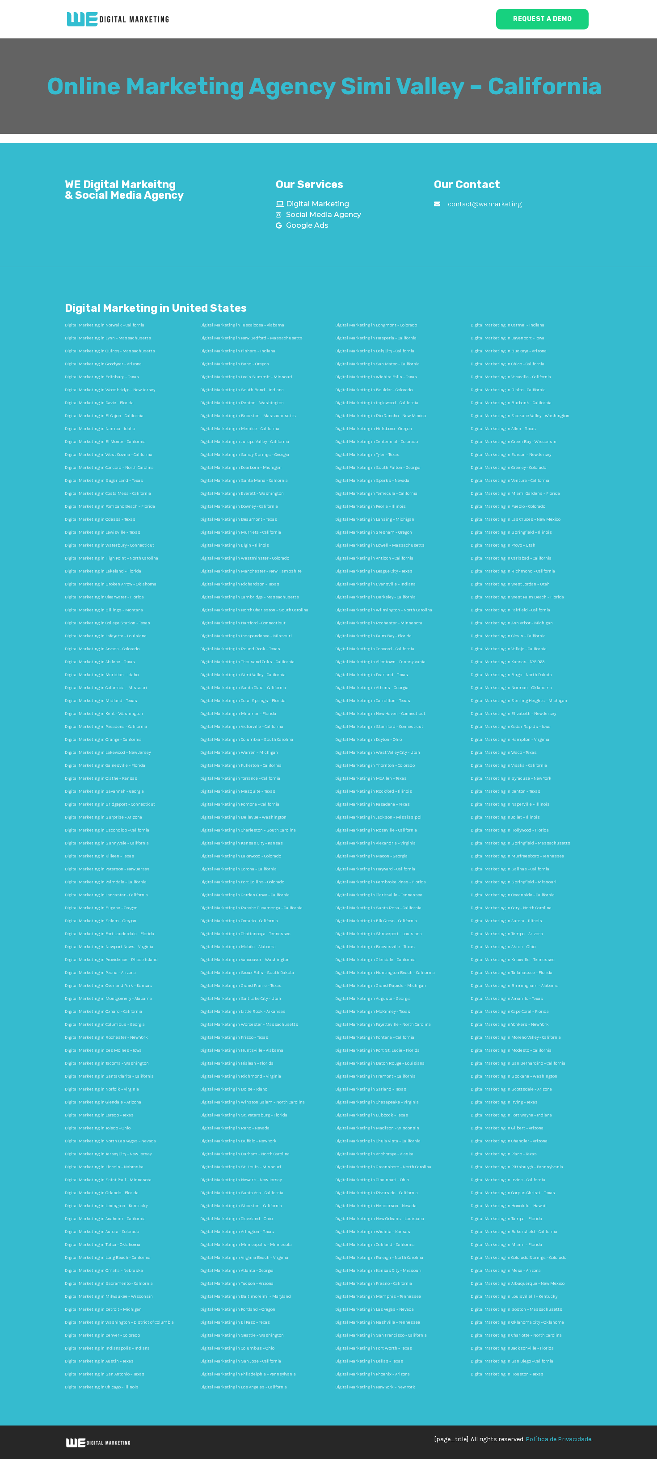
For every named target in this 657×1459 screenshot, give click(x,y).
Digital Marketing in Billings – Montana (104, 610)
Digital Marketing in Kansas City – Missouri (378, 1270)
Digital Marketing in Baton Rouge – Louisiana (380, 1063)
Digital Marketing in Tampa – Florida (506, 1218)
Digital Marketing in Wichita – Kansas (372, 1231)
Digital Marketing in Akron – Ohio (503, 946)
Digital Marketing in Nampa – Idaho (100, 428)
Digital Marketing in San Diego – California (512, 1361)
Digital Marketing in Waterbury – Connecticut (109, 545)
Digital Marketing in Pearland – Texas (371, 674)
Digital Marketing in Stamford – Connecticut (379, 726)
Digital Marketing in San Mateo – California (377, 364)
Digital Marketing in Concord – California (374, 649)
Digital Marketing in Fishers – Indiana (237, 351)
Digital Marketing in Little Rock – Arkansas (243, 1011)
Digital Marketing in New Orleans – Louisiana (379, 1218)
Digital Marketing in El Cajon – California (104, 415)
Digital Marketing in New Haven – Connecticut (380, 713)
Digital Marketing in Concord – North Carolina (109, 467)
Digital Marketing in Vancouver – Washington (245, 959)
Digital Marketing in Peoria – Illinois (370, 506)
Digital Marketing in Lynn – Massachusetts (108, 338)
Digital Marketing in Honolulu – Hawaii (509, 1205)
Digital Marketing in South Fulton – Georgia (378, 467)
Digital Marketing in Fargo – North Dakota (511, 674)
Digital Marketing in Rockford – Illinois (373, 791)
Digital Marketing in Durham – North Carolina (245, 1154)
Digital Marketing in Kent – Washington (104, 713)
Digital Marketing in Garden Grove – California (245, 895)
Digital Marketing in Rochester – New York (106, 1037)
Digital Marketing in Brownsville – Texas (375, 946)
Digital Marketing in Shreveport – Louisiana (378, 933)
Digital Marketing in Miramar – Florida (238, 713)
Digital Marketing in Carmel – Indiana (507, 325)
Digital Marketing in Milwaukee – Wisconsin (109, 1296)
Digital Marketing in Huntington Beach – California (385, 972)
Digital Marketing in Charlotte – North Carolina (516, 1335)
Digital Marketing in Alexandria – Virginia (375, 843)
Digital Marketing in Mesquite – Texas (237, 791)
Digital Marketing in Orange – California (103, 739)
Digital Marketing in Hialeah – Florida (237, 1063)
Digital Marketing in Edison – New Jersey (511, 454)
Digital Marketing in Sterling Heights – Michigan (519, 700)
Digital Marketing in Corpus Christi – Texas (513, 1193)
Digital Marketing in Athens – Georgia (372, 687)
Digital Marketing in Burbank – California (511, 403)
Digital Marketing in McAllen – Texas (371, 778)
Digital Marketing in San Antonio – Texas (104, 1374)
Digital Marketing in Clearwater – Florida (104, 597)
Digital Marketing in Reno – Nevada (235, 1128)
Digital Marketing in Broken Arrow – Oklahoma (110, 584)
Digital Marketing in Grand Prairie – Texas (241, 985)
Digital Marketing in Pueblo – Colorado (508, 506)
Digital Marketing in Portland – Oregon (237, 1309)
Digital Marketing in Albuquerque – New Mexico (517, 1283)
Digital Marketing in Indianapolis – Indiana (107, 1348)
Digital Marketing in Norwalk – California (104, 325)
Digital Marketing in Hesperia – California (376, 338)
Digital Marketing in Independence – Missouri (246, 636)
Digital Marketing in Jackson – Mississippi (378, 817)
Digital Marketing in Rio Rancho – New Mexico (380, 415)
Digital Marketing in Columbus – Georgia (105, 1024)
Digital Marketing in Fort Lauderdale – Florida (109, 933)
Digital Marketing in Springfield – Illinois (511, 532)
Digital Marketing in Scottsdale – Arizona (511, 1089)
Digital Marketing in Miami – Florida (506, 1244)
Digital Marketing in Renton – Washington (242, 403)
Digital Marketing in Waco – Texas (504, 752)
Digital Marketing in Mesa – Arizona (506, 1270)
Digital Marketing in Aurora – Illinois (506, 921)
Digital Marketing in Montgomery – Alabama (108, 998)
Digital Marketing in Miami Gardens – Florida (515, 493)
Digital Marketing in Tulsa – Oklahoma (102, 1244)
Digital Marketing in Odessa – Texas (100, 519)
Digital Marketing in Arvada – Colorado (102, 649)
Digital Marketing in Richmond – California (513, 571)
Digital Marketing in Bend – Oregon (234, 364)
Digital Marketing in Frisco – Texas (234, 1037)
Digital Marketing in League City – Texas (374, 571)
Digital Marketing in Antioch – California (374, 558)
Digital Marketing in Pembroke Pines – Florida (380, 882)
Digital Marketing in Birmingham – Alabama (515, 985)
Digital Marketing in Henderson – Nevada (376, 1205)
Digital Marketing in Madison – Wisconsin (377, 1128)
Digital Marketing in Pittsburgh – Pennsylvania (517, 1167)
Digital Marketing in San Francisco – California (381, 1335)
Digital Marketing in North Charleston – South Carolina (254, 610)
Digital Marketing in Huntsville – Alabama (241, 1050)
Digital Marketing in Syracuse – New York (511, 778)
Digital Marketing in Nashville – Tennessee (377, 1322)
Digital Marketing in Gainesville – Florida (105, 765)
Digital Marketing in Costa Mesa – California (108, 493)
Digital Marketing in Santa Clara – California (243, 687)
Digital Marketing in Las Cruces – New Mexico (515, 519)
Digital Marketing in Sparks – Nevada (372, 480)
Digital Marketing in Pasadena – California (106, 726)
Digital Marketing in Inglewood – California (376, 403)
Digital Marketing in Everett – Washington (242, 493)
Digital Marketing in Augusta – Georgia (373, 998)
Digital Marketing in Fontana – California (374, 1037)
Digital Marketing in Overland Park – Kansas (108, 985)
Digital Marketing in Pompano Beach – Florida (110, 506)
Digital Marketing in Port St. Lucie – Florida (377, 1050)
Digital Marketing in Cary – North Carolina (511, 908)
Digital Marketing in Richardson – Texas (239, 584)
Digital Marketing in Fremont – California (375, 1076)
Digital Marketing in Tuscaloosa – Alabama (242, 325)
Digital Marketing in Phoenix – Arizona (372, 1374)
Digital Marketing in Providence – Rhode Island (111, 959)
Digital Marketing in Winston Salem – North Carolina (252, 1102)
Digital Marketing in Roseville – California (376, 830)
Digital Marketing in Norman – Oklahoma (511, 687)
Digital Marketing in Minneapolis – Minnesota (246, 1244)
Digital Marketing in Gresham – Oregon (373, 532)
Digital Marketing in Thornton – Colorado (375, 765)
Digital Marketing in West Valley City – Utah (377, 752)
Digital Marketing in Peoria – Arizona (100, 972)
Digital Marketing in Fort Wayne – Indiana (511, 1115)
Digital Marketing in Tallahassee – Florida (511, 972)
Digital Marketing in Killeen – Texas (99, 856)
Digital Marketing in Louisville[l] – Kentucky (514, 1296)
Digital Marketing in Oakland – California (375, 1244)
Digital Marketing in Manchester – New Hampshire (251, 571)
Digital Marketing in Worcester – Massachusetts (249, 1024)
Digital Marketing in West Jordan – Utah (510, 584)
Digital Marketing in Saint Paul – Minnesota (108, 1180)
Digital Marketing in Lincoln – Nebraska (104, 1167)
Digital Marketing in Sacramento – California (109, 1283)
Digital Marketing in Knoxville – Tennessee (513, 959)
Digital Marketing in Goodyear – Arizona (103, 364)
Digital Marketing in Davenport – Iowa (507, 338)
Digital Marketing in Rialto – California (508, 390)
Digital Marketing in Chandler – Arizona (509, 1141)
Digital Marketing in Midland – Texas (101, 700)
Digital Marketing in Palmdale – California (106, 882)
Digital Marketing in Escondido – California (107, 830)
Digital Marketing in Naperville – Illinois (510, 804)
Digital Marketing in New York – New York (375, 1387)
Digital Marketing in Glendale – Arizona (103, 1102)
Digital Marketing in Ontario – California (239, 921)
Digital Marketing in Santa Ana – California (241, 1193)
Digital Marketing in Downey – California (239, 506)
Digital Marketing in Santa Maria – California (244, 480)
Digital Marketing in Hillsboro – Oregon (373, 428)
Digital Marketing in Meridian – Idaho (102, 674)
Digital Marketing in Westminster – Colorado (244, 558)
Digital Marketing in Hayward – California (375, 869)
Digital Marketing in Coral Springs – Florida (243, 700)
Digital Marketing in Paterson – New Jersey (107, 869)
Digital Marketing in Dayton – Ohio (368, 739)
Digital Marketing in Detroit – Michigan (103, 1309)
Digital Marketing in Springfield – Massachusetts (520, 843)
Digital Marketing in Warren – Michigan (239, 752)
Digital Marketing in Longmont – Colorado (376, 325)
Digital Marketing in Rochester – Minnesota (378, 623)
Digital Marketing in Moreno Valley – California (516, 1037)
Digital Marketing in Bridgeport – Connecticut (110, 804)
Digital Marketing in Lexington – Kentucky (106, 1205)
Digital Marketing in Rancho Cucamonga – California (251, 908)
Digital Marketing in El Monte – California (105, 441)
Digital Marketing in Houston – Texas (507, 1374)
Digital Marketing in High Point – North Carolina (111, 558)
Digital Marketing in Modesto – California (511, 1050)
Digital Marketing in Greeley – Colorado (508, 467)
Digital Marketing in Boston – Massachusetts (516, 1309)
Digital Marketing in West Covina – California (108, 454)
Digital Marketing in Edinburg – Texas (102, 377)
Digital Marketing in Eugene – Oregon (101, 908)
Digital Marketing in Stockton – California (241, 1205)
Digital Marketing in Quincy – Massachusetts (110, 351)
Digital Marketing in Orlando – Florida (102, 1193)
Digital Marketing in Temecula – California (376, 493)
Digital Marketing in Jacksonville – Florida (512, 1348)
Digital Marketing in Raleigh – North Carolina (379, 1257)
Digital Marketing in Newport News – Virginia (109, 946)
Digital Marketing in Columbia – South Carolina (246, 739)
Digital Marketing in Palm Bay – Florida (373, 636)
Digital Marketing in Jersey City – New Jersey (108, 1154)
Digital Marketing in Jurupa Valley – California (244, 441)
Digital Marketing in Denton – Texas (505, 791)
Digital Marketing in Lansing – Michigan (374, 519)
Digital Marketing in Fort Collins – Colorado (242, 882)
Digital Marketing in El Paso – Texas (235, 1322)
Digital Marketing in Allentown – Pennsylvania (380, 662)
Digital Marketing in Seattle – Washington (242, 1335)
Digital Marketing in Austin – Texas (99, 1361)
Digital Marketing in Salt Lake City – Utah (240, 998)
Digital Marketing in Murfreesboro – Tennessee (517, 856)
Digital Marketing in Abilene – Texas (100, 662)
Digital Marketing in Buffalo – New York (238, 1141)
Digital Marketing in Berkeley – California (375, 597)
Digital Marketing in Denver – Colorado (102, 1335)
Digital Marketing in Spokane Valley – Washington (520, 415)
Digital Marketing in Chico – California (507, 364)
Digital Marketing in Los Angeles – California (243, 1387)
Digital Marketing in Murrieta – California (240, 532)
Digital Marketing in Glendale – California (375, 959)
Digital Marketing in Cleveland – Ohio (236, 1218)
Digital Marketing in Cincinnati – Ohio (372, 1180)
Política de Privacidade (558, 1439)
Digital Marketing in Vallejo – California (509, 649)
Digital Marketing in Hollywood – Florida (510, 830)
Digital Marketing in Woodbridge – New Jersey (110, 390)
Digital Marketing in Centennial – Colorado (376, 441)
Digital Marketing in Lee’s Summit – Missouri (246, 377)
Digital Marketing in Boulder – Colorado (374, 390)
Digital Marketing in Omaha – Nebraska (104, 1270)
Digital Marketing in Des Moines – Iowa (103, 1050)
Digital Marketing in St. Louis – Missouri (240, 1167)
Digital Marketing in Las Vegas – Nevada (374, 1309)
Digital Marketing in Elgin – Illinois (234, 545)
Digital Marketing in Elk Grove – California (376, 921)
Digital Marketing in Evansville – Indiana (375, 584)
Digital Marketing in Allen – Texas (503, 428)
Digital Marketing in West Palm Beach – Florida (517, 597)
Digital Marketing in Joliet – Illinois (505, 817)
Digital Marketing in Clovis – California (508, 636)
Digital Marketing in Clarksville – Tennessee (378, 895)
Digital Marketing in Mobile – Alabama (238, 946)
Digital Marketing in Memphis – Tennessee (378, 1296)
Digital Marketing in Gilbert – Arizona (507, 1128)
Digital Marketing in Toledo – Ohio (98, 1128)
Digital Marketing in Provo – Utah (503, 545)
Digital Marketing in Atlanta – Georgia (237, 1270)
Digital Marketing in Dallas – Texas (369, 1361)
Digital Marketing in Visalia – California (509, 765)
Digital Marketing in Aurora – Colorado (102, 1231)
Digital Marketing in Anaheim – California (105, 1218)
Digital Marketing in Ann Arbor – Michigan (512, 623)
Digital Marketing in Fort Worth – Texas (373, 1348)
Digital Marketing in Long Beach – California (108, 1257)
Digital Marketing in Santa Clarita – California (109, 1076)
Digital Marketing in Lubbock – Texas (371, 1115)
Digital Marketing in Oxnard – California (103, 1011)
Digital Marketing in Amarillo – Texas (507, 998)
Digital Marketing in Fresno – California (373, 1283)
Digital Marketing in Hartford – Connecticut (243, 623)
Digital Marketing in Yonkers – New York (510, 1024)
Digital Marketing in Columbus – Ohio (237, 1348)
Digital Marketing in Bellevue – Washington (243, 817)
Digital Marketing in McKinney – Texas (372, 1011)
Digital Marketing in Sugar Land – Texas (104, 480)
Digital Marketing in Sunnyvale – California (107, 843)
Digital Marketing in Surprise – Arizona (103, 817)
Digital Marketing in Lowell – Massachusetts (380, 545)
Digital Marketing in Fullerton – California (241, 765)
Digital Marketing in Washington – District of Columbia (119, 1322)
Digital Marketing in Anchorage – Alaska (374, 1154)
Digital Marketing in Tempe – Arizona (507, 933)
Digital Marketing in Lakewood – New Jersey (108, 752)
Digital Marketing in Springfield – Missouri (513, 882)
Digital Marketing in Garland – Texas (370, 1089)
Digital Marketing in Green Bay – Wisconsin (513, 441)
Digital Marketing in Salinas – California (510, 869)
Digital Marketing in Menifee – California (239, 428)
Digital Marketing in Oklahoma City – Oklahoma (517, 1322)
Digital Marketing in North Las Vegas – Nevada (110, 1141)
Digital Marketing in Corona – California (238, 869)
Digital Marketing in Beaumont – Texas (238, 519)
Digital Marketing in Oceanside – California (513, 895)
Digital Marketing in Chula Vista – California (378, 1141)
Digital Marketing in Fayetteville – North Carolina (383, 1024)
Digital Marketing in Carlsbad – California (511, 558)
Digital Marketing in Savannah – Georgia (104, 791)
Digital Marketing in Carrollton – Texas (372, 700)
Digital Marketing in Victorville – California (241, 726)
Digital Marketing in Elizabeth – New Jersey (513, 713)
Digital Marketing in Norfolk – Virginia (102, 1089)
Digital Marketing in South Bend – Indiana (242, 390)
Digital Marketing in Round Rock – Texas (240, 649)
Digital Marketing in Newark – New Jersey (241, 1180)
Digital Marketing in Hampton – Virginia (510, 739)
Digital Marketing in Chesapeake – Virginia (377, 1102)
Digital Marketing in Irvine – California (508, 1180)
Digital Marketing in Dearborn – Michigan (241, 467)
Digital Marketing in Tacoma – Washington (107, 1063)
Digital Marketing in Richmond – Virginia (240, 1076)
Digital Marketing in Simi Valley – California (243, 674)
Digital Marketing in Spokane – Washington (514, 1076)
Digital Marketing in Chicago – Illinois (102, 1387)
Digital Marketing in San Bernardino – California (518, 1063)
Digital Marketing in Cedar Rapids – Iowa (511, 726)
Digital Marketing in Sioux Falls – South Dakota (247, 972)
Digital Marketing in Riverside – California (376, 1193)
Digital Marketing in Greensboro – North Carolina (383, 1167)
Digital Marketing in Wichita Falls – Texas (376, 377)
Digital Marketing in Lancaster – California (106, 895)
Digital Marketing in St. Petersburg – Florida (243, 1115)
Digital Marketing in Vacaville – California (511, 377)
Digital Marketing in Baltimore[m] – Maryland (245, 1296)
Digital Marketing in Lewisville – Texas (102, 532)
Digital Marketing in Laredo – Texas (99, 1115)
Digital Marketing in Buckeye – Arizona (509, 351)
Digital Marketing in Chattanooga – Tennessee (245, 933)
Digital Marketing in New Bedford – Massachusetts (251, 338)
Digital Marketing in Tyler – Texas (367, 454)
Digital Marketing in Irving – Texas (504, 1102)
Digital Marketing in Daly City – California (374, 351)
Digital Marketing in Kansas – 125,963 (507, 662)
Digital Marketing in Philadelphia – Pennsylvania (248, 1374)
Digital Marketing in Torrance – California (240, 778)
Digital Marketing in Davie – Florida (99, 403)
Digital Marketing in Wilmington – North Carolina (383, 610)
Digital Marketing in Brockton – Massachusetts (248, 415)
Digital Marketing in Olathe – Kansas (101, 778)
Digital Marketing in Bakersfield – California (514, 1231)
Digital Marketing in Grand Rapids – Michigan (380, 985)
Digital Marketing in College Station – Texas (107, 623)
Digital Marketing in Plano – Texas (504, 1154)
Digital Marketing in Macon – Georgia (371, 856)
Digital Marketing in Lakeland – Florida (103, 571)
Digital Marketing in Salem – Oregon (100, 921)
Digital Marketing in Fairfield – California (510, 610)
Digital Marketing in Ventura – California (510, 480)
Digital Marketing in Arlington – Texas (237, 1231)
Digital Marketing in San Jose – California (240, 1361)
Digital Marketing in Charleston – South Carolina (248, 830)
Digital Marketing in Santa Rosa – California (378, 908)
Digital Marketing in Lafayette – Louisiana (106, 636)
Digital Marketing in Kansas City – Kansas (241, 843)
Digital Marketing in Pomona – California (239, 804)
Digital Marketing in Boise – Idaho (233, 1089)
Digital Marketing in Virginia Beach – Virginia (244, 1257)
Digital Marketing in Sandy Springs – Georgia (244, 454)
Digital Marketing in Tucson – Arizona (237, 1283)
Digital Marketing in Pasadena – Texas (372, 804)
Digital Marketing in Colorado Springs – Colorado (518, 1257)
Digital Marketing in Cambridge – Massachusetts (249, 597)
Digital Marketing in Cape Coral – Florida (510, 1011)
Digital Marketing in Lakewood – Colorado (240, 856)
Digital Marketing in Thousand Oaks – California (247, 662)
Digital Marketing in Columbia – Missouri (106, 687)
